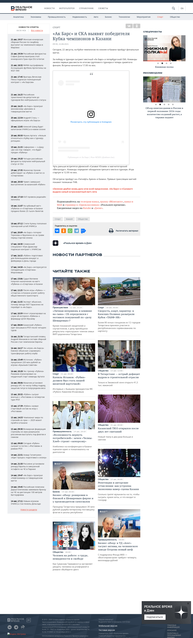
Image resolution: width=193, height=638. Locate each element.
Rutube (87, 208)
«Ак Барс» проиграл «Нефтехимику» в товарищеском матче (27, 478)
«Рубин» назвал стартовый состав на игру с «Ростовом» (24, 409)
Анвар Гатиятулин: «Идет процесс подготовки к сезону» (28, 456)
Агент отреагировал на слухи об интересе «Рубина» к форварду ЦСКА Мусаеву (28, 316)
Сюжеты (103, 8)
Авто (96, 17)
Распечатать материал (127, 230)
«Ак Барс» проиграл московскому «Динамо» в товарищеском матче (27, 109)
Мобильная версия (108, 625)
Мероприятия (143, 17)
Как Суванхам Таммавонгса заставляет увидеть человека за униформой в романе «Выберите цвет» (73, 562)
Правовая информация (173, 626)
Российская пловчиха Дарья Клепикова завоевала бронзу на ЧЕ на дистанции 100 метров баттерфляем (28, 491)
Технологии (124, 17)
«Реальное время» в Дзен (77, 243)
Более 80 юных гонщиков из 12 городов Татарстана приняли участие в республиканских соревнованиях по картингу (119, 320)
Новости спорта (29, 27)
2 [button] (162, 63)
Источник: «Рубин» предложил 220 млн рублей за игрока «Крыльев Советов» (26, 362)
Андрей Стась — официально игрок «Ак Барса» (25, 119)
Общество (175, 17)
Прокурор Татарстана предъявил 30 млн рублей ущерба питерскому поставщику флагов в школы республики (74, 503)
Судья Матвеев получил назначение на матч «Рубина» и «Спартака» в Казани (27, 281)
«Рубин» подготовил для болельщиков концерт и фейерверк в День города (27, 258)
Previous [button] (145, 48)
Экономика (36, 17)
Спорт (160, 17)
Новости (49, 8)
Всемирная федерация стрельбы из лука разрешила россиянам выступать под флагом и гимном (28, 433)
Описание (172, 630)
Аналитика (18, 17)
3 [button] (166, 63)
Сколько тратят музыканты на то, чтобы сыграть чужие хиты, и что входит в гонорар (118, 491)
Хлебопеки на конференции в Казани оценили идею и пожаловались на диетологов (73, 443)
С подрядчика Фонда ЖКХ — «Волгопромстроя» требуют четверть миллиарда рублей (118, 551)
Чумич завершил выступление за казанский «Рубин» (28, 183)
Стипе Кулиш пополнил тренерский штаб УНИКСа (28, 225)
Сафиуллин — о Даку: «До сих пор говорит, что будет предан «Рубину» (27, 150)
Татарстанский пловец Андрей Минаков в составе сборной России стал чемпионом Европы (28, 339)
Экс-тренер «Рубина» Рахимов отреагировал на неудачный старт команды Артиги (28, 374)
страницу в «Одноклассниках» (82, 204)
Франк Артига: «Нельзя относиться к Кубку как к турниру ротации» (28, 138)
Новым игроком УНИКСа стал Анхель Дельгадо (26, 502)
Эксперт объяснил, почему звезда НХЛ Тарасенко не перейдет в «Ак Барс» (27, 304)
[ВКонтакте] (129, 26)
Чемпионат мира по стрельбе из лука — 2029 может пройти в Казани (27, 420)
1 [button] (158, 63)
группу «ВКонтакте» (111, 201)
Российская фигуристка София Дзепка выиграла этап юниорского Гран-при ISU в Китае (28, 56)
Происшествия (61, 307)
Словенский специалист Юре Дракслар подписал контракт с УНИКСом (26, 247)
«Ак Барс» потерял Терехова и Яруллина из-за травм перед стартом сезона (27, 235)
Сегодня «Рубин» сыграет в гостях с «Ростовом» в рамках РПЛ (26, 446)
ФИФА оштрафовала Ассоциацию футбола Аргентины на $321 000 (28, 68)
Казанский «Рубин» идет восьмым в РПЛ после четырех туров (28, 328)
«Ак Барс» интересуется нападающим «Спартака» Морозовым (28, 270)
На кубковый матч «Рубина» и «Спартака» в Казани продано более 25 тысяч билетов (27, 208)
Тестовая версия (107, 630)
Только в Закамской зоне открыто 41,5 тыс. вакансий (119, 379)
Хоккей (69, 219)
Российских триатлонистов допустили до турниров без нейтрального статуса (28, 97)
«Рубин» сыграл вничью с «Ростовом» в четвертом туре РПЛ (28, 397)
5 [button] (172, 104)
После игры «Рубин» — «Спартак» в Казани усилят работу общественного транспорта (28, 293)
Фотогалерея (67, 8)
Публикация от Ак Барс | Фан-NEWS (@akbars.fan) (91, 157)
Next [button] (183, 48)
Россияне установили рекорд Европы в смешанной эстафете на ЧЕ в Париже (27, 466)
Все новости (37, 30)
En (182, 8)
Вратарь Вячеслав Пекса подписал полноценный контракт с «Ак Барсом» (26, 79)
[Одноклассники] (136, 26)
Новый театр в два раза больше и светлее (118, 434)
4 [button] (170, 63)
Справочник (86, 8)
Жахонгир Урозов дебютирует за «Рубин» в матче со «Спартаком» (28, 173)
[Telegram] (76, 231)
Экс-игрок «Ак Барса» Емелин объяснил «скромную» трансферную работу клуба (27, 351)
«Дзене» (98, 208)
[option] (156, 48)
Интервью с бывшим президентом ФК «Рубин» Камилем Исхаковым (73, 384)
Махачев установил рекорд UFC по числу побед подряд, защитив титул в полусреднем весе (28, 385)
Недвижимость (79, 17)
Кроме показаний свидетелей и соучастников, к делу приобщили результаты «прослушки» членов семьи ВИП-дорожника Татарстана (73, 322)
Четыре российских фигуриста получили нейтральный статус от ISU (28, 161)
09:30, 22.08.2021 (61, 44)
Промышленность (57, 17)
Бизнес (108, 17)
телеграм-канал (90, 201)
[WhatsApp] (70, 231)
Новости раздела (28, 510)
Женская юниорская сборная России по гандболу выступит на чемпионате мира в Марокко (27, 43)
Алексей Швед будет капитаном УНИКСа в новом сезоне (28, 128)
